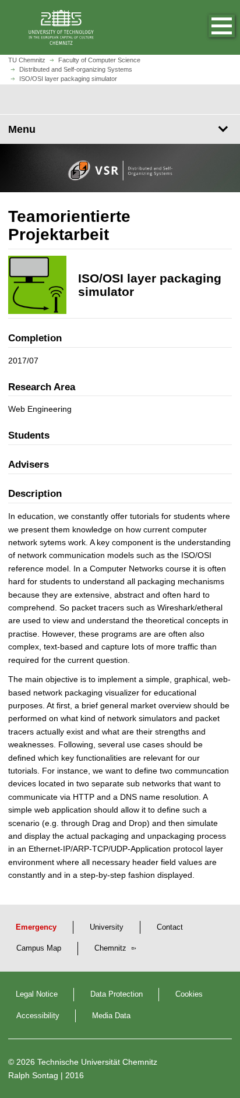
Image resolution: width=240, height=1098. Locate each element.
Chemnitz (111, 948)
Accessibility (37, 1016)
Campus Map (38, 948)
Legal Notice (37, 994)
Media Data (111, 1016)
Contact (170, 927)
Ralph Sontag (33, 1075)
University (106, 927)
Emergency (36, 927)
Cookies (189, 994)
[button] (209, 27)
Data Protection (116, 994)
